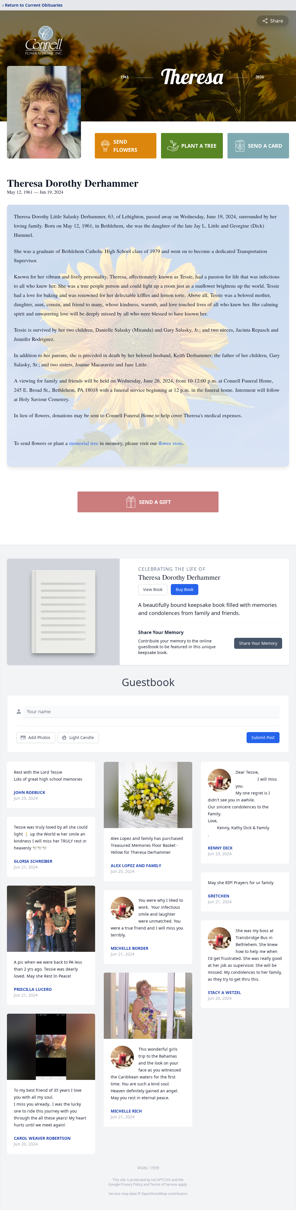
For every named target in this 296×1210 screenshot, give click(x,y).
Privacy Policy (132, 1184)
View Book (152, 589)
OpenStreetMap (154, 1193)
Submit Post (263, 737)
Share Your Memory (258, 643)
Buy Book (184, 589)
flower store (170, 442)
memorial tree (83, 442)
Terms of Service (163, 1184)
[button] (51, 919)
